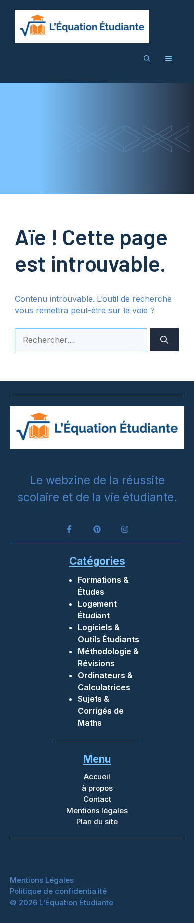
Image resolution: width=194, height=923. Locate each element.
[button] (147, 58)
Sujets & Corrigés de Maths (101, 711)
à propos (97, 788)
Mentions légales (97, 810)
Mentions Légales (42, 880)
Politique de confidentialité (58, 891)
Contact (97, 799)
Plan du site (97, 821)
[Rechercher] (164, 339)
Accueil (97, 776)
